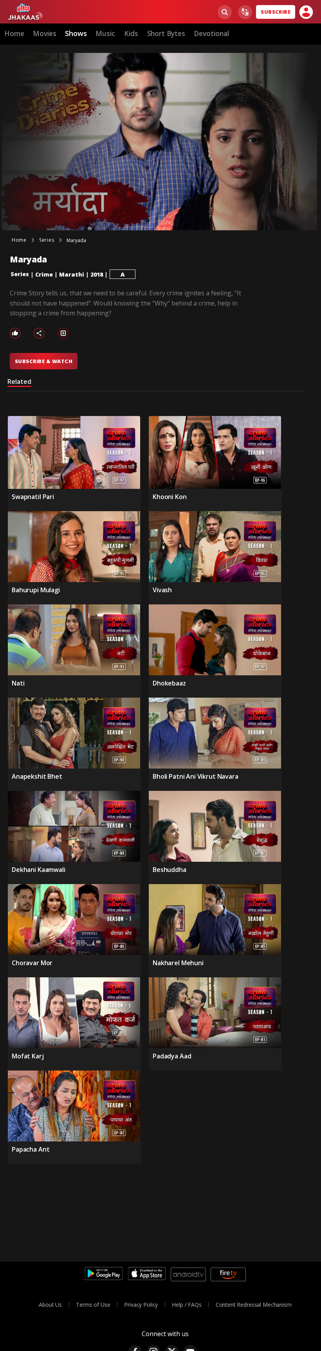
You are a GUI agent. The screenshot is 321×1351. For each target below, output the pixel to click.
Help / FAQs (186, 1304)
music (105, 33)
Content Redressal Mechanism (254, 1304)
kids (131, 33)
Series (20, 274)
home (14, 33)
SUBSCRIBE (275, 11)
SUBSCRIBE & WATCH (43, 361)
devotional (211, 33)
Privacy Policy (141, 1304)
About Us (50, 1304)
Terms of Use (93, 1304)
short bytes (166, 33)
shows (76, 33)
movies (44, 33)
